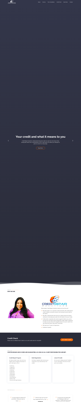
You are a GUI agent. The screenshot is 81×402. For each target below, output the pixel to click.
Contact (71, 2)
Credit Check (59, 2)
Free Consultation (51, 2)
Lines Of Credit (58, 358)
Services (44, 2)
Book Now (65, 2)
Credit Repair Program (15, 358)
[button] (8, 140)
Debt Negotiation (36, 358)
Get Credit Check (66, 339)
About (39, 2)
